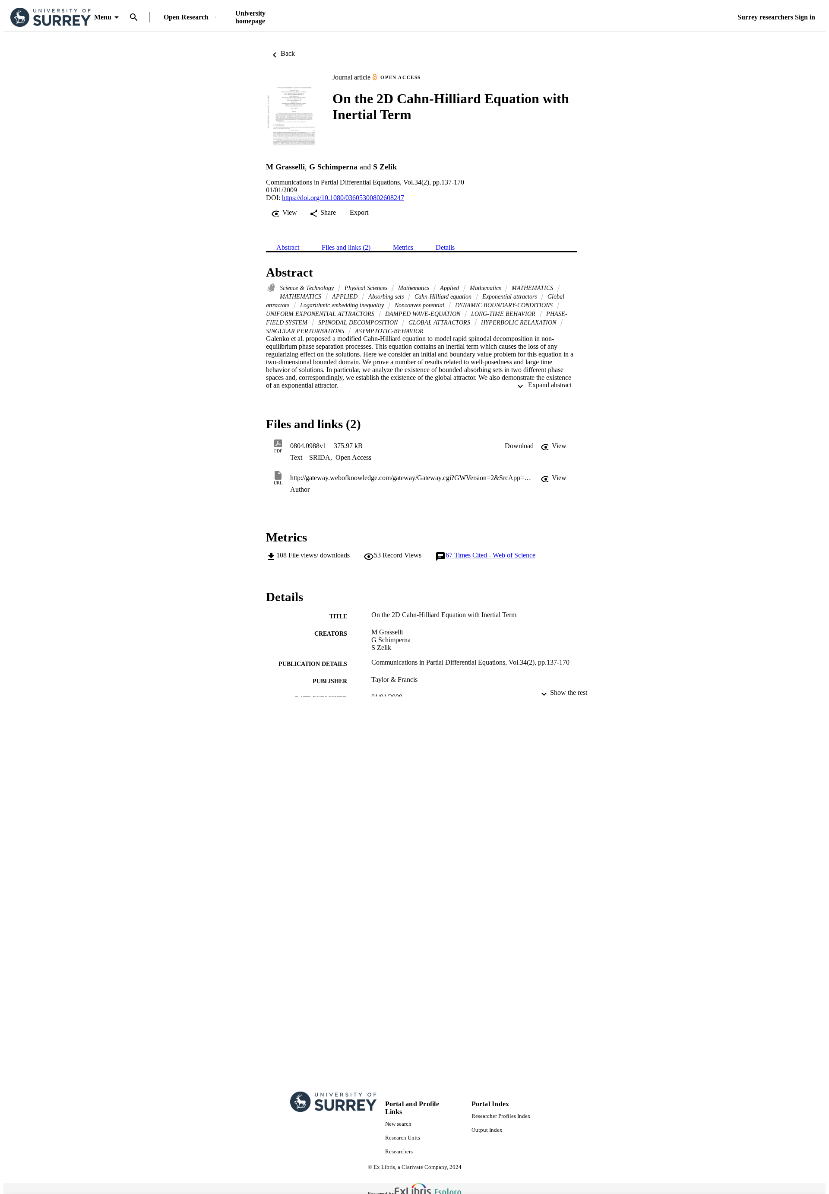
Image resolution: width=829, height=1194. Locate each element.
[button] (519, 446)
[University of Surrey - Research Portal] (50, 17)
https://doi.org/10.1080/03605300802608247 (343, 197)
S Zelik (385, 166)
